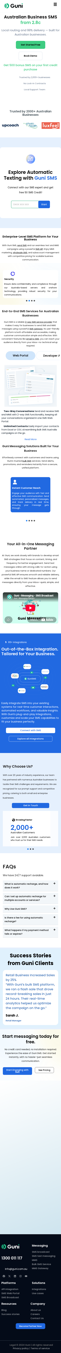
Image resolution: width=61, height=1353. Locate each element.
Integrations (39, 1289)
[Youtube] (26, 1276)
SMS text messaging (43, 1256)
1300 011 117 (11, 1258)
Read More (31, 439)
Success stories (10, 1314)
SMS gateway (36, 328)
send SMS (22, 245)
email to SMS (32, 338)
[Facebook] (3, 1276)
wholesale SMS (20, 252)
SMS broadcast (41, 1252)
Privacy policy (21, 1348)
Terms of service (40, 1348)
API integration (9, 1289)
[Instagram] (20, 1276)
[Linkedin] (14, 1276)
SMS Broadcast (10, 1297)
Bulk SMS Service (41, 1264)
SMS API (39, 249)
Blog (4, 1310)
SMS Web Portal (10, 1293)
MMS (34, 1260)
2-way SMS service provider (38, 322)
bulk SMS (26, 460)
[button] (55, 4)
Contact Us (37, 1318)
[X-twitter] (9, 1276)
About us (35, 1310)
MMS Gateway (40, 1268)
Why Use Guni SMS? (16, 909)
